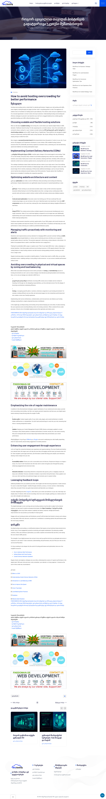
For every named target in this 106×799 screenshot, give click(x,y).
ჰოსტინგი (15, 92)
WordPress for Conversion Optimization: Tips (86, 165)
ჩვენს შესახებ (57, 771)
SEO (88, 186)
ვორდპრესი (76, 134)
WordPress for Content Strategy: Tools (82, 91)
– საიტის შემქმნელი (16, 340)
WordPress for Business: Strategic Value (86, 150)
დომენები (57, 3)
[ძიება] (95, 3)
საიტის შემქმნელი (37, 778)
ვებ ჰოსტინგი (65, 3)
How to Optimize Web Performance (23, 552)
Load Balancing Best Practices (20, 591)
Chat (102, 795)
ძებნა (89, 52)
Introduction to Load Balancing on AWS (22, 580)
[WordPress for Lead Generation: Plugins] (76, 156)
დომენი (75, 122)
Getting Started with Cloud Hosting (22, 554)
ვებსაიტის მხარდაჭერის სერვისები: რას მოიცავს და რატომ (52, 737)
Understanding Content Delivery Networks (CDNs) (24, 577)
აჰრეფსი (35, 439)
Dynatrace (14, 595)
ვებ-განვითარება (18, 741)
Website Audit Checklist (18, 599)
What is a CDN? (16, 573)
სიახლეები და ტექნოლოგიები (43, 3)
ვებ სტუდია (75, 3)
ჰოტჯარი (28, 491)
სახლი (31, 3)
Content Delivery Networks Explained (23, 556)
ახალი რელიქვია (17, 588)
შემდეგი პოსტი (59, 702)
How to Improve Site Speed (19, 584)
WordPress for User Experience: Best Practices (86, 173)
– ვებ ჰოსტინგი (15, 333)
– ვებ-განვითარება (16, 337)
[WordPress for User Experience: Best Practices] (76, 171)
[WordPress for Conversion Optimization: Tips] (76, 163)
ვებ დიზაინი (15, 696)
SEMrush (29, 439)
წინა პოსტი (16, 702)
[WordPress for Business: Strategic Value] (76, 148)
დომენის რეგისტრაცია (38, 772)
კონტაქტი (78, 769)
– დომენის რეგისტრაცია (17, 335)
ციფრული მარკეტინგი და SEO (81, 119)
